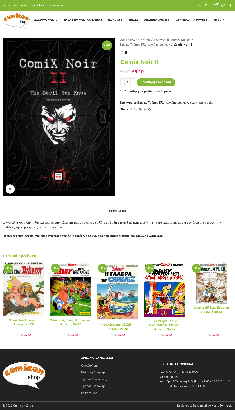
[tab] (117, 209)
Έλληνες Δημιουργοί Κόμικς (172, 39)
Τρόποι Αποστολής (94, 379)
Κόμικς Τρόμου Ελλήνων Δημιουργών (145, 44)
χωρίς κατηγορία (201, 102)
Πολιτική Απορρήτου (95, 372)
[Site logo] (16, 20)
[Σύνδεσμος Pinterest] (140, 109)
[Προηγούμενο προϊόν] (122, 52)
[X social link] (135, 109)
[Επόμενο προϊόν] (129, 52)
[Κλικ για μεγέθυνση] (10, 189)
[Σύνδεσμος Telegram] (149, 109)
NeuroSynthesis (222, 405)
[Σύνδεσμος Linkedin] (145, 109)
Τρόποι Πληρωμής (93, 386)
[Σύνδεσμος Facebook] (230, 5)
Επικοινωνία (89, 393)
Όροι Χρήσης (89, 365)
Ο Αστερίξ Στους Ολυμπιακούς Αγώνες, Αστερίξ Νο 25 (164, 325)
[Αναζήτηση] (199, 5)
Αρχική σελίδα (129, 39)
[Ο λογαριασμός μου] (206, 5)
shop (146, 39)
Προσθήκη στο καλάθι (156, 82)
